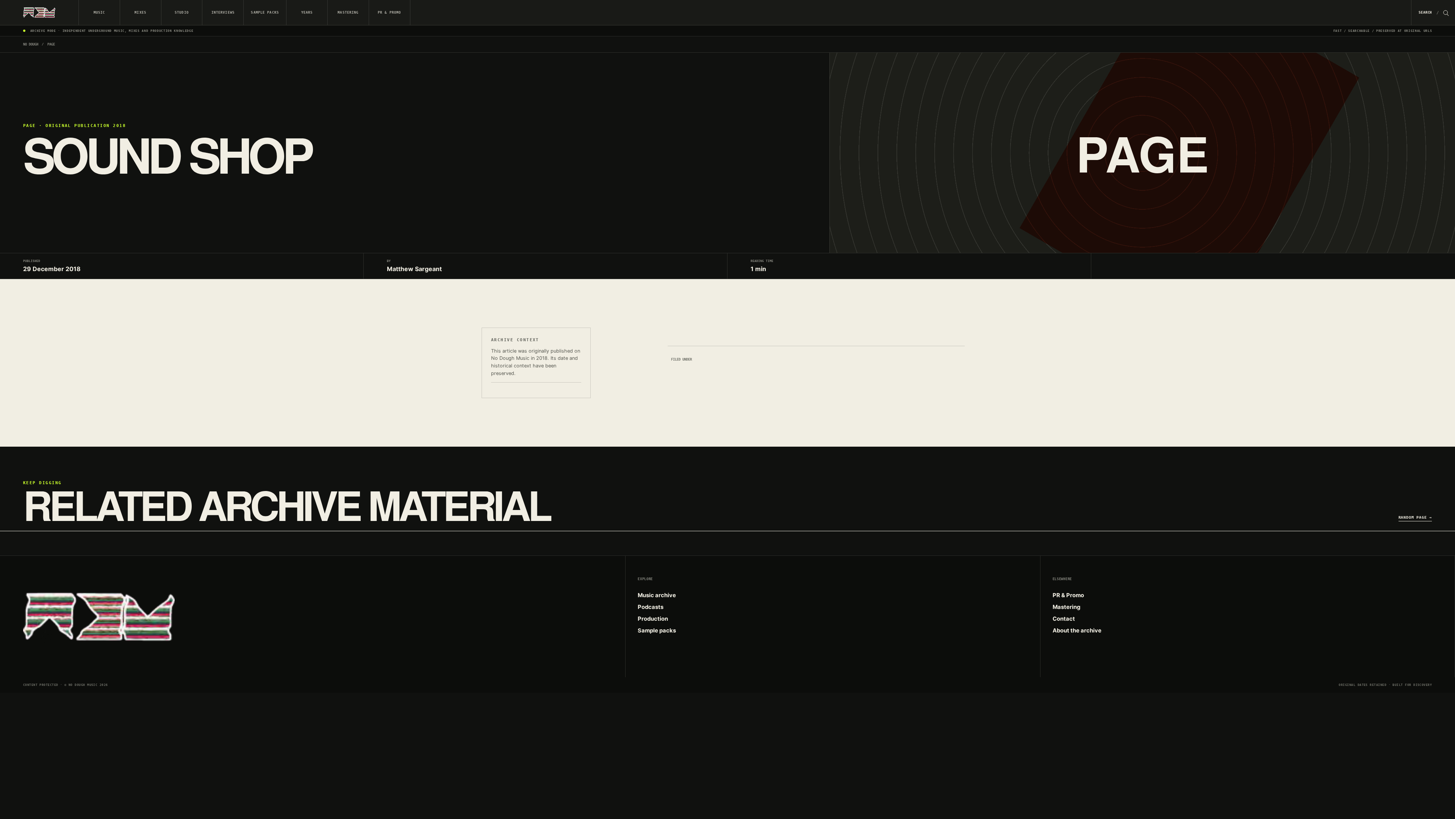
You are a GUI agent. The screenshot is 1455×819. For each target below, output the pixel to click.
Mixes (140, 12)
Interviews (223, 12)
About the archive (1077, 630)
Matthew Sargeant (414, 269)
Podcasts (650, 607)
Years (307, 12)
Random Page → (1415, 517)
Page (51, 44)
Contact (1064, 618)
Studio (182, 12)
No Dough (30, 44)
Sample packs (265, 12)
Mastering (348, 12)
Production (653, 618)
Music (99, 12)
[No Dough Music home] (39, 12)
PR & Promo (389, 12)
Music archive (657, 595)
